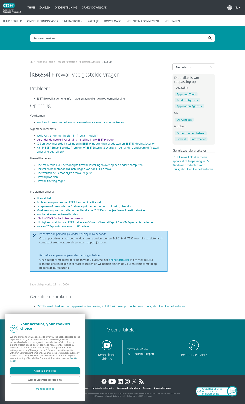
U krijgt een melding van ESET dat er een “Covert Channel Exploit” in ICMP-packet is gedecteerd (96, 222)
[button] (237, 7)
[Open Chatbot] (232, 391)
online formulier (119, 260)
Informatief (198, 139)
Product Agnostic (66, 62)
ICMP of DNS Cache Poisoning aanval (60, 218)
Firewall (181, 139)
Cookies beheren (162, 388)
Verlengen (172, 21)
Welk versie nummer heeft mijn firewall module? (67, 135)
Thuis (31, 7)
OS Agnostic (184, 120)
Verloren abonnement (143, 21)
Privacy (86, 388)
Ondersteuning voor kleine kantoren (54, 21)
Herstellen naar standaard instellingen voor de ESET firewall (74, 169)
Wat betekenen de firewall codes (57, 214)
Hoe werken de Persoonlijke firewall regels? (64, 173)
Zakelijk (45, 7)
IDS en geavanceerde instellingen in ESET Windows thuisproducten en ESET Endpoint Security (95, 143)
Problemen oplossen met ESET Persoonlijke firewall (69, 202)
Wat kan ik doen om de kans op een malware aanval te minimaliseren (80, 122)
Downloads (112, 21)
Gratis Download (94, 7)
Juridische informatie (103, 388)
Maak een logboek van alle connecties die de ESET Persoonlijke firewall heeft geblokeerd (92, 210)
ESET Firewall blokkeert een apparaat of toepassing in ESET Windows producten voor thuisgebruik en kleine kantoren (111, 306)
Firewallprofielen (47, 177)
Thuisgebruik (12, 21)
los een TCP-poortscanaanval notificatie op (63, 226)
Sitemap (147, 388)
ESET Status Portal (137, 349)
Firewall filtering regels (51, 181)
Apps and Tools (45, 62)
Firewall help (44, 198)
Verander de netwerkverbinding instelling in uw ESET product (75, 139)
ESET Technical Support (140, 354)
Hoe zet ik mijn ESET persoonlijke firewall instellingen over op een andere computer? (90, 165)
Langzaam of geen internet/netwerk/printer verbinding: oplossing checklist (84, 206)
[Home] (31, 62)
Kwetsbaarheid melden (128, 388)
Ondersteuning (66, 7)
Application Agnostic (89, 62)
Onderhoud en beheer (191, 133)
